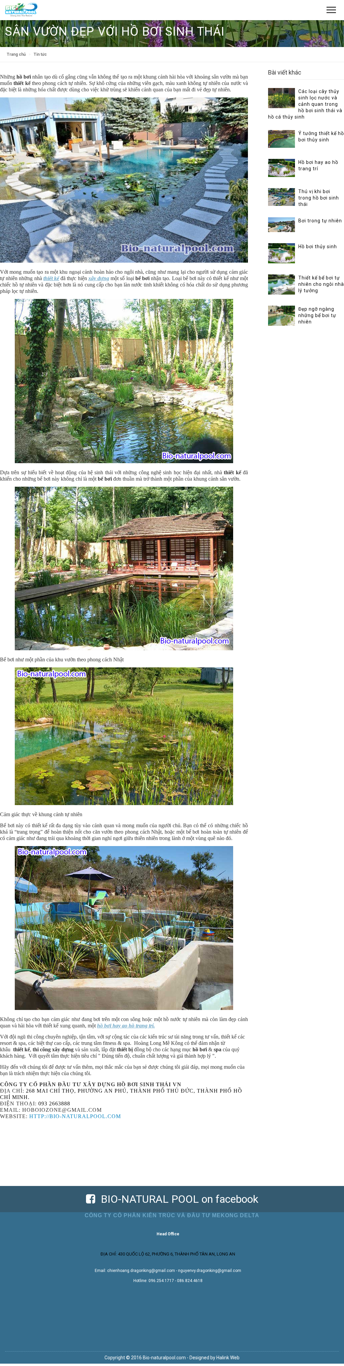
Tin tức (40, 54)
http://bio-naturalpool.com (75, 1116)
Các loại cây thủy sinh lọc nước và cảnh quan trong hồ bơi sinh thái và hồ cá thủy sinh (305, 104)
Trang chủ (16, 54)
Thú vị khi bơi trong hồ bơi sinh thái (318, 198)
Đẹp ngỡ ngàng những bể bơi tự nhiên (317, 315)
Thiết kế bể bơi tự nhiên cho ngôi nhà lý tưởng (321, 284)
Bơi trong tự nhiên (320, 220)
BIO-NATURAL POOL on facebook (176, 1199)
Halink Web (228, 1357)
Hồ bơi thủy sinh (317, 246)
